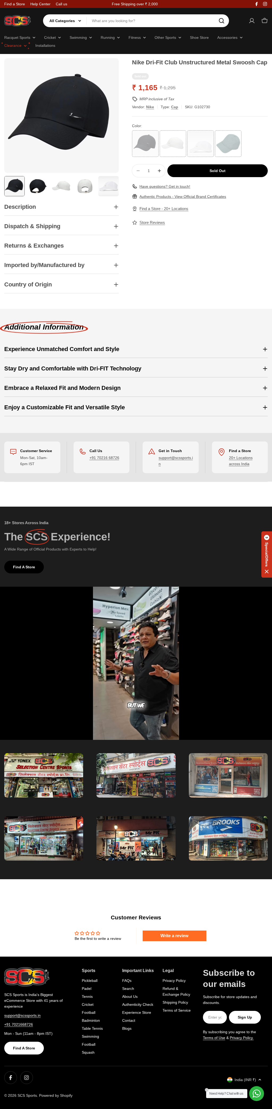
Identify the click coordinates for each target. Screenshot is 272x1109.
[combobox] (136, 20)
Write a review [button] (174, 935)
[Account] (252, 21)
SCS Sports (27, 1095)
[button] (266, 554)
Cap (174, 107)
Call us (61, 4)
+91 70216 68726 (104, 458)
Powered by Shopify (56, 1095)
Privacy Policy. (242, 1038)
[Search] (221, 21)
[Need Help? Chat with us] (256, 1093)
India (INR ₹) (245, 1080)
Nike (150, 107)
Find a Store (14, 4)
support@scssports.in (22, 1015)
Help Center (40, 4)
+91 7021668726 (18, 1024)
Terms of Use (214, 1038)
